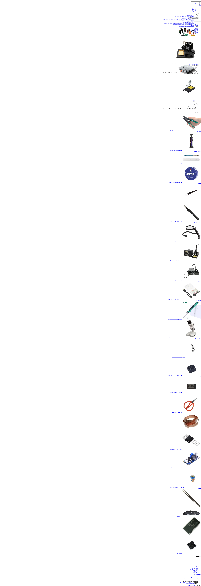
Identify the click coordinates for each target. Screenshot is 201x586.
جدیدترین (196, 28)
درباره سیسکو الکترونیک (194, 577)
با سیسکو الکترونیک (197, 574)
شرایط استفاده (195, 570)
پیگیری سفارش (195, 572)
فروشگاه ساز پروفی (191, 585)
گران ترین (196, 32)
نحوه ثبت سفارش (195, 562)
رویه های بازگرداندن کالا (194, 569)
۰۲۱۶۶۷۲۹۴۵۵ (178, 582)
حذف (192, 8)
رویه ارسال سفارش (195, 563)
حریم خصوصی (195, 571)
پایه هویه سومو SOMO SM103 (193, 64)
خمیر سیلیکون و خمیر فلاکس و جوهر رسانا (186, 23)
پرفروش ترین (196, 30)
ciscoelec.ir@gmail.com (190, 583)
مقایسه (196, 67)
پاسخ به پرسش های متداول (193, 568)
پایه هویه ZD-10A (195, 100)
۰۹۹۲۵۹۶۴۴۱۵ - (190, 582)
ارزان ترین (196, 31)
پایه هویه (197, 11)
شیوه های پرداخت (195, 564)
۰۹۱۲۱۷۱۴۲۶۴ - (184, 582)
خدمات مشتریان (198, 566)
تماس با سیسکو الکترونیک (194, 576)
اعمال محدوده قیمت (197, 21)
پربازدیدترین (196, 29)
